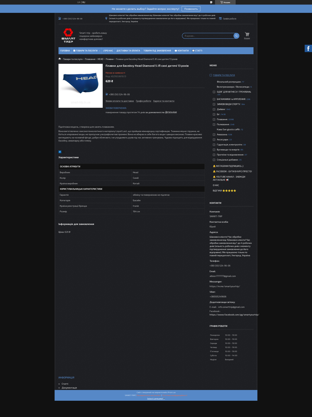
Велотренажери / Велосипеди (233, 86)
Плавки (110, 59)
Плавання (90, 59)
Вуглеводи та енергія (228, 149)
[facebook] (59, 152)
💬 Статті (197, 50)
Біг (218, 114)
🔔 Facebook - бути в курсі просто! (232, 171)
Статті (65, 383)
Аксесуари (222, 139)
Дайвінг (221, 109)
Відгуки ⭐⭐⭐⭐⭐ (224, 190)
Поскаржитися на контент (149, 395)
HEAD (100, 59)
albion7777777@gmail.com (223, 276)
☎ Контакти (182, 50)
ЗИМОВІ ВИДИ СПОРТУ (228, 104)
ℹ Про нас (108, 50)
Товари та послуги (73, 59)
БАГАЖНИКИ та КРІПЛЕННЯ (231, 99)
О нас (216, 185)
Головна (65, 50)
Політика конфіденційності (174, 395)
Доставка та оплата (128, 50)
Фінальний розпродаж (229, 81)
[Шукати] (236, 36)
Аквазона (222, 134)
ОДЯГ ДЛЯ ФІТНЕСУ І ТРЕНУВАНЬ (234, 91)
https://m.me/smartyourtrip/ (225, 286)
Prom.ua (172, 392)
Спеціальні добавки (227, 159)
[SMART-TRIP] (68, 36)
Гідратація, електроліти (229, 144)
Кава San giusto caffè (228, 129)
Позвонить (191, 8)
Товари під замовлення (157, 50)
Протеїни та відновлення (230, 154)
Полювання (223, 124)
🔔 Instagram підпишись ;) (228, 166)
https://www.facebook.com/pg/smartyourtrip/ (234, 314)
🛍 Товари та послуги (85, 50)
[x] (63, 152)
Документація (69, 387)
